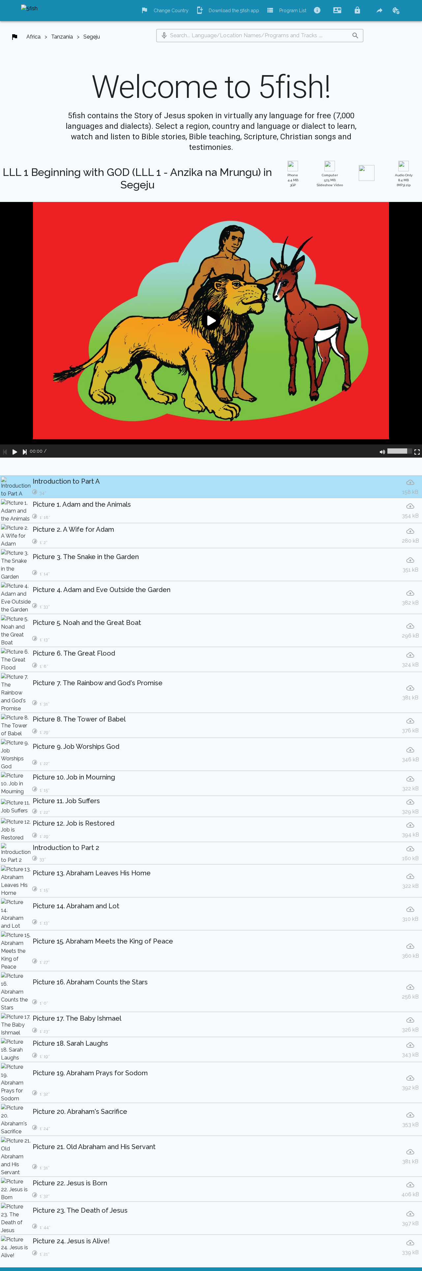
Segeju (91, 37)
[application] (211, 330)
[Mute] (382, 451)
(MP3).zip (403, 180)
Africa (33, 37)
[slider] (399, 451)
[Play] (15, 451)
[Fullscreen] (417, 451)
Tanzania (62, 37)
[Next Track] (25, 451)
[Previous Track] (5, 451)
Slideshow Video (330, 180)
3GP (292, 180)
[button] (164, 36)
